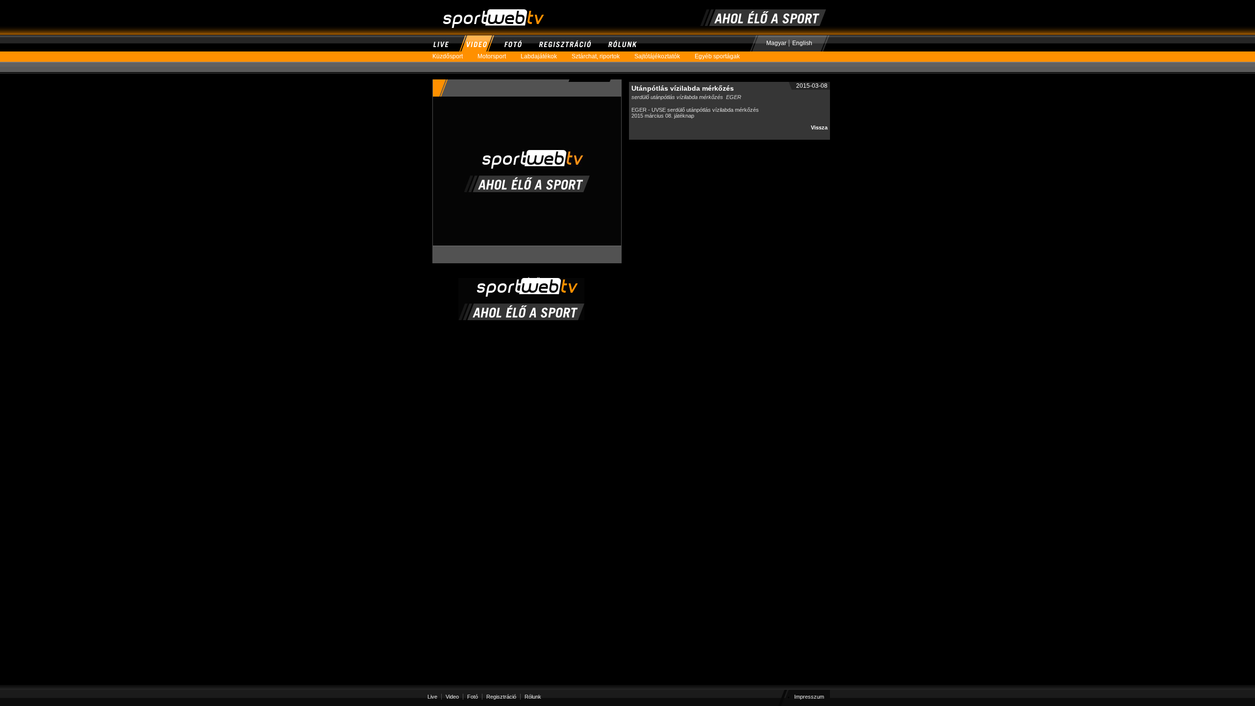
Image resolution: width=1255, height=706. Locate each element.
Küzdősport (447, 56)
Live (441, 43)
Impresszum (809, 697)
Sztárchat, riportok (596, 56)
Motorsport (491, 56)
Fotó (512, 43)
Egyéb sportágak (717, 56)
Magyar (776, 43)
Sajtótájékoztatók (657, 56)
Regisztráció (565, 43)
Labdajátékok (539, 56)
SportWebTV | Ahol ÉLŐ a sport (479, 4)
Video (476, 43)
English (802, 43)
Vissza (819, 127)
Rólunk (622, 43)
